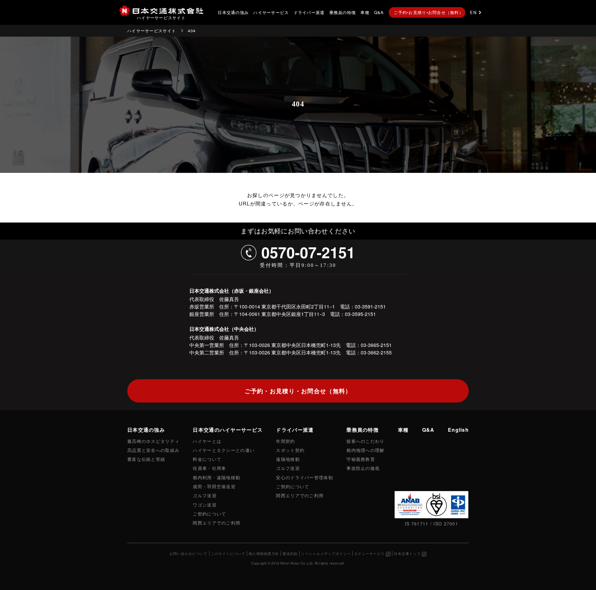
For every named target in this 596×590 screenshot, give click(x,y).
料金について (207, 459)
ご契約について (209, 513)
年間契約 (285, 441)
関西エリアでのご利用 (216, 522)
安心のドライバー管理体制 (304, 477)
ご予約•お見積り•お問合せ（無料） (428, 12)
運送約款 (290, 553)
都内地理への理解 (365, 450)
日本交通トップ (407, 553)
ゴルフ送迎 (204, 495)
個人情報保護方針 (264, 553)
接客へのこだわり (365, 441)
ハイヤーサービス (271, 12)
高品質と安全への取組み (153, 450)
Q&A (379, 12)
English (458, 429)
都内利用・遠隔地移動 (216, 477)
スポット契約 (290, 450)
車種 (364, 12)
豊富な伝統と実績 (146, 459)
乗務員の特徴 (342, 12)
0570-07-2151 (308, 252)
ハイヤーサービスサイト (151, 31)
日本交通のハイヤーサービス (228, 429)
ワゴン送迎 (204, 504)
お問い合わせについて (188, 553)
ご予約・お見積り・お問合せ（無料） (298, 390)
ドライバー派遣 (309, 12)
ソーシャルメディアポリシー (326, 553)
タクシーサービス (369, 553)
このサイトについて (228, 553)
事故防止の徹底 (363, 468)
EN (473, 12)
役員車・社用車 (209, 468)
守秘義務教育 (360, 459)
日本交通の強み (233, 12)
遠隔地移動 (288, 459)
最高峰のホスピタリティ (153, 441)
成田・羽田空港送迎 (214, 486)
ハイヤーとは (207, 441)
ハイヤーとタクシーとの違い (224, 450)
